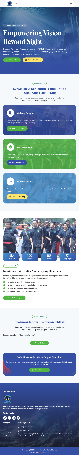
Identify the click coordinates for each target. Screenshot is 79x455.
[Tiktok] (5, 418)
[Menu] (71, 3)
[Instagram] (14, 418)
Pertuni (36, 450)
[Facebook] (9, 418)
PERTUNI (17, 3)
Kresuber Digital (45, 452)
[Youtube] (18, 418)
